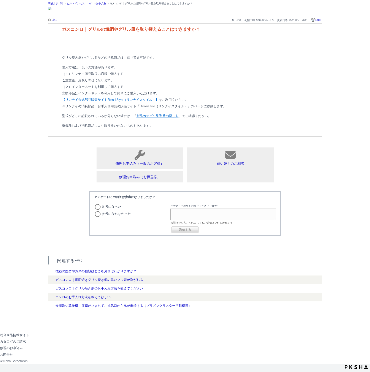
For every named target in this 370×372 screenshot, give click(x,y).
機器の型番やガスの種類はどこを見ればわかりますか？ (96, 271)
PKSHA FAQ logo (356, 367)
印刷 (318, 20)
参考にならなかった (116, 213)
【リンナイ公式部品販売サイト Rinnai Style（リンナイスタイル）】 (110, 99)
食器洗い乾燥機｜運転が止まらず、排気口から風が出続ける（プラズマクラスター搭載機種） (124, 305)
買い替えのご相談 (230, 163)
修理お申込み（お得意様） (139, 177)
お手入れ (101, 3)
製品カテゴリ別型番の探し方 (158, 116)
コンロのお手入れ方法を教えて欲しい (83, 297)
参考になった (111, 206)
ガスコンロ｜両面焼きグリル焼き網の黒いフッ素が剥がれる (99, 280)
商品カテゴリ (56, 3)
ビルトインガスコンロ (80, 3)
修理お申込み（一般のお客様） (140, 163)
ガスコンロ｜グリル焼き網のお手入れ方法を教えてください (99, 288)
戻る (54, 19)
